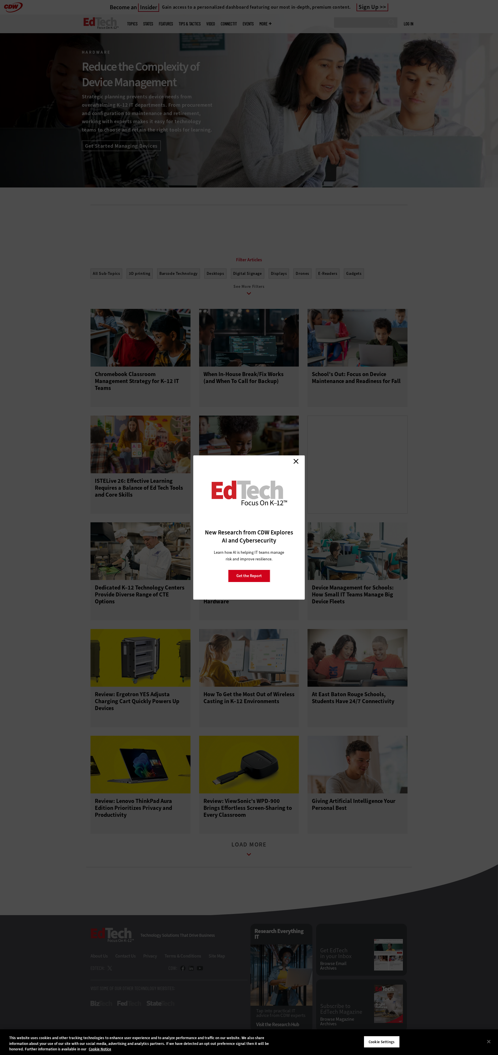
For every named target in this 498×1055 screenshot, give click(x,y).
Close (296, 461)
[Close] (488, 1041)
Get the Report (249, 576)
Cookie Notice (100, 1049)
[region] (249, 1042)
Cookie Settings (382, 1041)
